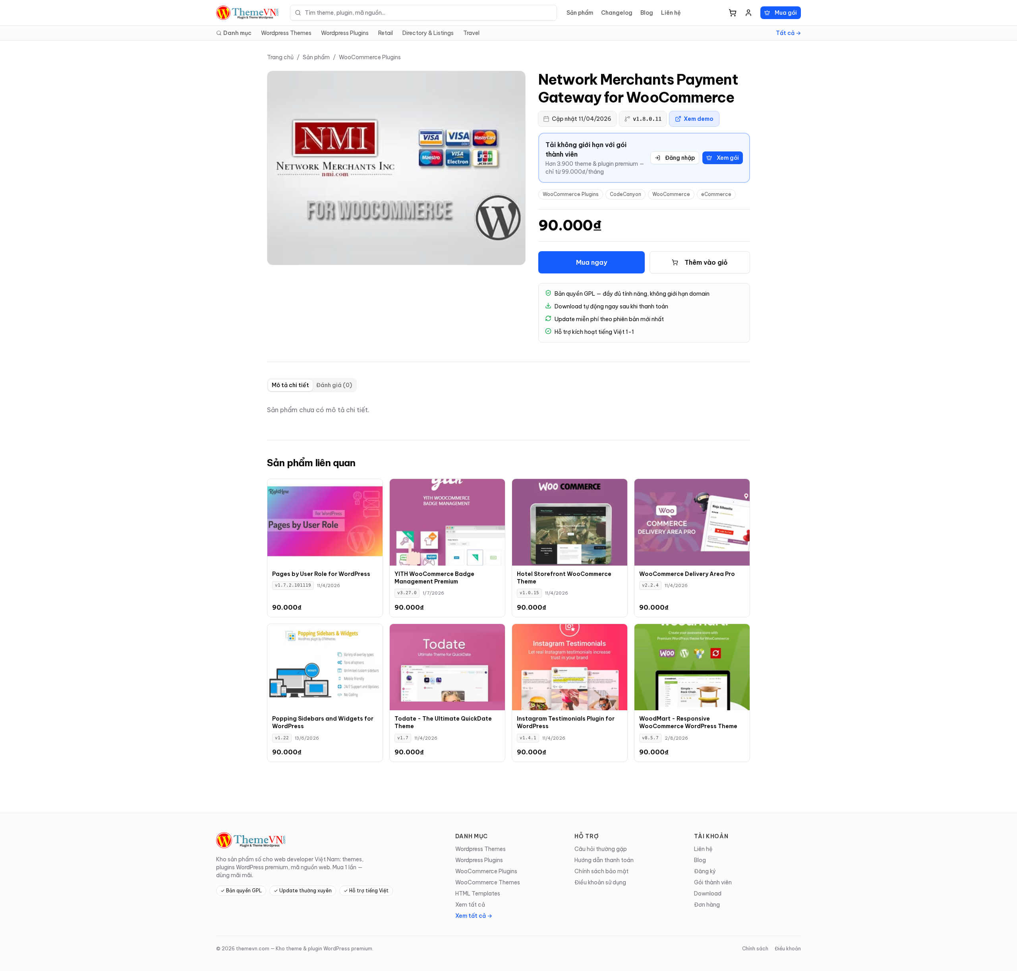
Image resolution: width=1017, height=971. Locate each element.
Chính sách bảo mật (601, 871)
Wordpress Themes (286, 33)
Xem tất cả (470, 904)
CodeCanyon (625, 194)
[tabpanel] (508, 410)
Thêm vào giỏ (706, 262)
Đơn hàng (707, 904)
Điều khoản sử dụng (600, 882)
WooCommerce (671, 194)
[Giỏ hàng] (732, 13)
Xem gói (728, 157)
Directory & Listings (428, 33)
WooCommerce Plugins (370, 57)
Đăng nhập (680, 157)
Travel (471, 33)
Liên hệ (671, 12)
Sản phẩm (580, 12)
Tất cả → (788, 33)
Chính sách (755, 949)
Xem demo (698, 118)
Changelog (616, 12)
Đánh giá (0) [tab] (334, 385)
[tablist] (312, 385)
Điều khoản (788, 949)
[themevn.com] (248, 13)
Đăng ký (705, 871)
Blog (646, 12)
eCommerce (716, 194)
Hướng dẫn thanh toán (604, 860)
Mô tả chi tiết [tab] (290, 385)
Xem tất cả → (473, 915)
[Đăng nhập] (748, 13)
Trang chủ (280, 57)
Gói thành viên (713, 882)
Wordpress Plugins (345, 33)
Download (707, 893)
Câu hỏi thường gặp (600, 849)
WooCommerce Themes (487, 882)
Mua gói (786, 12)
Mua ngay (591, 262)
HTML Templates (477, 893)
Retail (385, 33)
